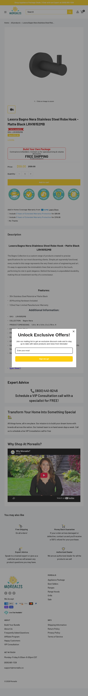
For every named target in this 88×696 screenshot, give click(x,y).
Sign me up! (44, 359)
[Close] (73, 331)
